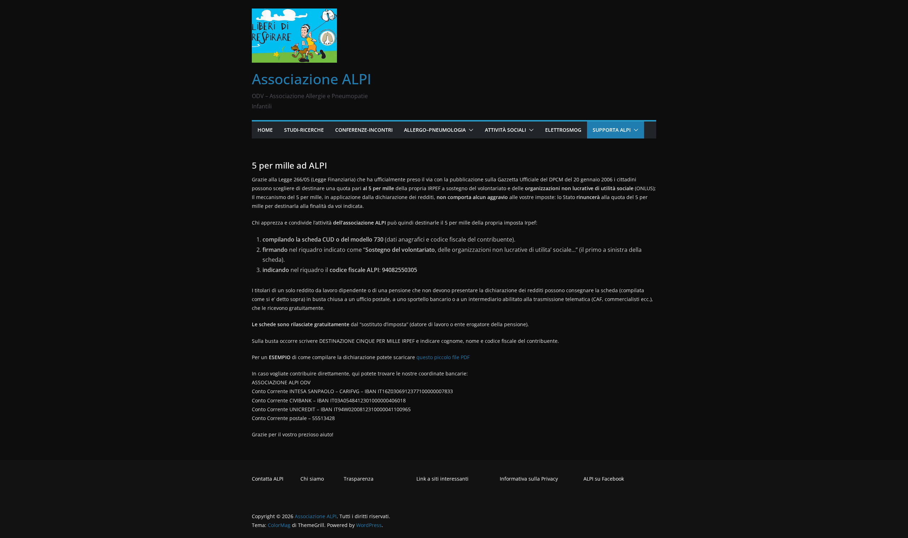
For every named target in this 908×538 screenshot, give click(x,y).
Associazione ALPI (311, 79)
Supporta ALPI (612, 129)
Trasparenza (358, 478)
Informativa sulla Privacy (529, 478)
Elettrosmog (563, 129)
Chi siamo (312, 478)
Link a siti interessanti (442, 478)
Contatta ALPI (267, 478)
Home (265, 129)
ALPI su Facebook (603, 478)
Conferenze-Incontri (364, 129)
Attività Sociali (505, 129)
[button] (470, 130)
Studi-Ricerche (304, 129)
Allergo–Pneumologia (435, 129)
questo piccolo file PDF (443, 357)
